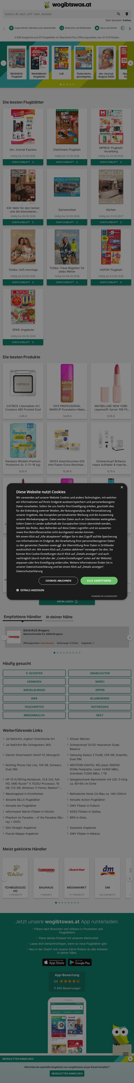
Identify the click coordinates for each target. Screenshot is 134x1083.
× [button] (121, 487)
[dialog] (67, 541)
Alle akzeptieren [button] (99, 580)
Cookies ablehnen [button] (58, 580)
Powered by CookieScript (104, 596)
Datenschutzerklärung (29, 571)
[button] (30, 590)
